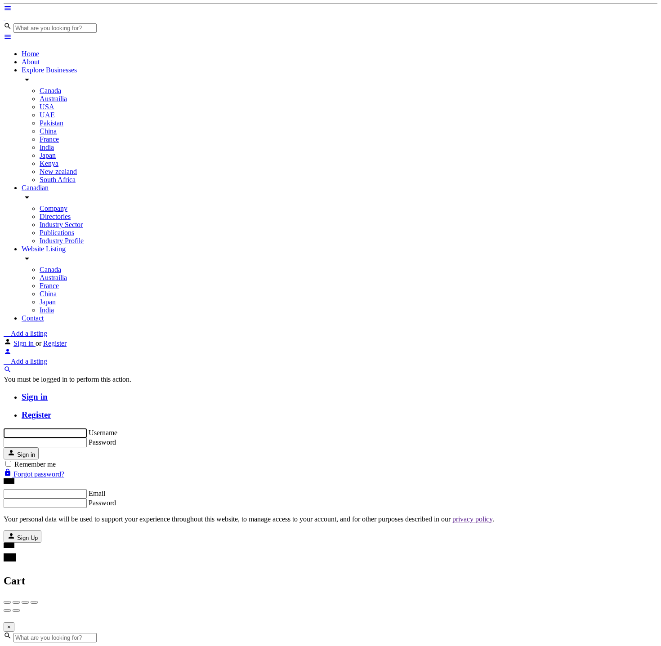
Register (55, 343)
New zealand (58, 171)
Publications (57, 232)
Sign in (24, 343)
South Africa (58, 179)
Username (103, 433)
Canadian (35, 188)
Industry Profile (62, 241)
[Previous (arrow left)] (7, 610)
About (31, 62)
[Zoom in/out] (34, 602)
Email (97, 493)
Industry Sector (61, 224)
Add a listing (28, 333)
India (47, 147)
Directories (55, 216)
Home (30, 54)
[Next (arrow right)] (16, 610)
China (48, 131)
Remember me (35, 464)
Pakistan (51, 123)
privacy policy (472, 519)
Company (53, 208)
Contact (33, 318)
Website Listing (44, 249)
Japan (48, 155)
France (49, 139)
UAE (47, 115)
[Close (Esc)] (7, 602)
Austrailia (53, 98)
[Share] (16, 602)
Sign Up (26, 538)
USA (47, 107)
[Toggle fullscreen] (25, 602)
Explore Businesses (49, 70)
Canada (50, 90)
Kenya (49, 163)
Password (102, 442)
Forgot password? (38, 474)
